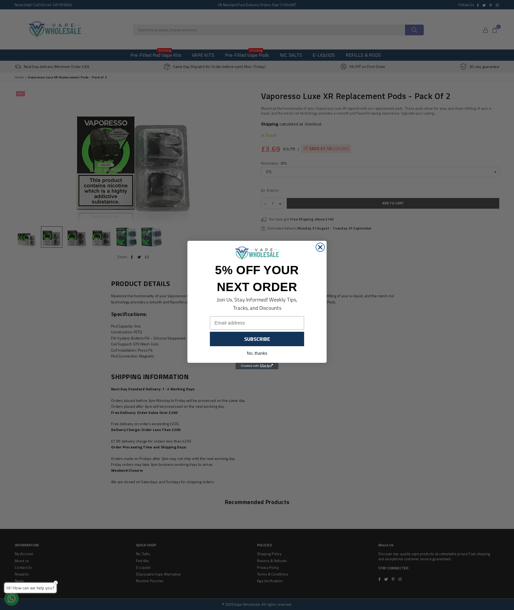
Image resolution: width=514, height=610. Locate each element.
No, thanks (257, 353)
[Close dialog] (320, 247)
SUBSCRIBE (257, 339)
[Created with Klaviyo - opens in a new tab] (257, 366)
